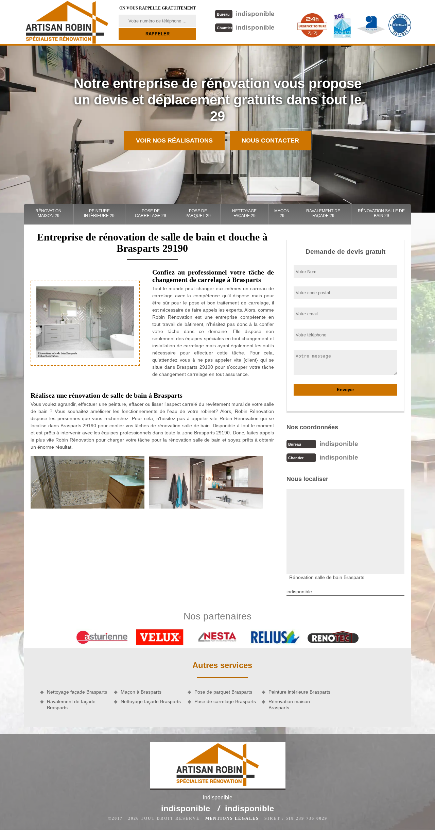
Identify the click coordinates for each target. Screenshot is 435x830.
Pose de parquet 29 (198, 213)
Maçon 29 (282, 213)
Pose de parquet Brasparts (223, 692)
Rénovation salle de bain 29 (381, 213)
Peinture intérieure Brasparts (299, 692)
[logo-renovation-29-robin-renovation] (67, 22)
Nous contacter (270, 140)
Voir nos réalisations (174, 140)
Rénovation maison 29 (48, 213)
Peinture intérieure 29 (99, 213)
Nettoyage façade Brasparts (77, 692)
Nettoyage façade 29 (244, 213)
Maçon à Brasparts (141, 692)
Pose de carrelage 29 (150, 213)
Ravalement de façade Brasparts (71, 704)
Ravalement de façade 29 (323, 213)
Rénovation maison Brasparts (289, 704)
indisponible (246, 13)
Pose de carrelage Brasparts (225, 701)
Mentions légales (232, 818)
